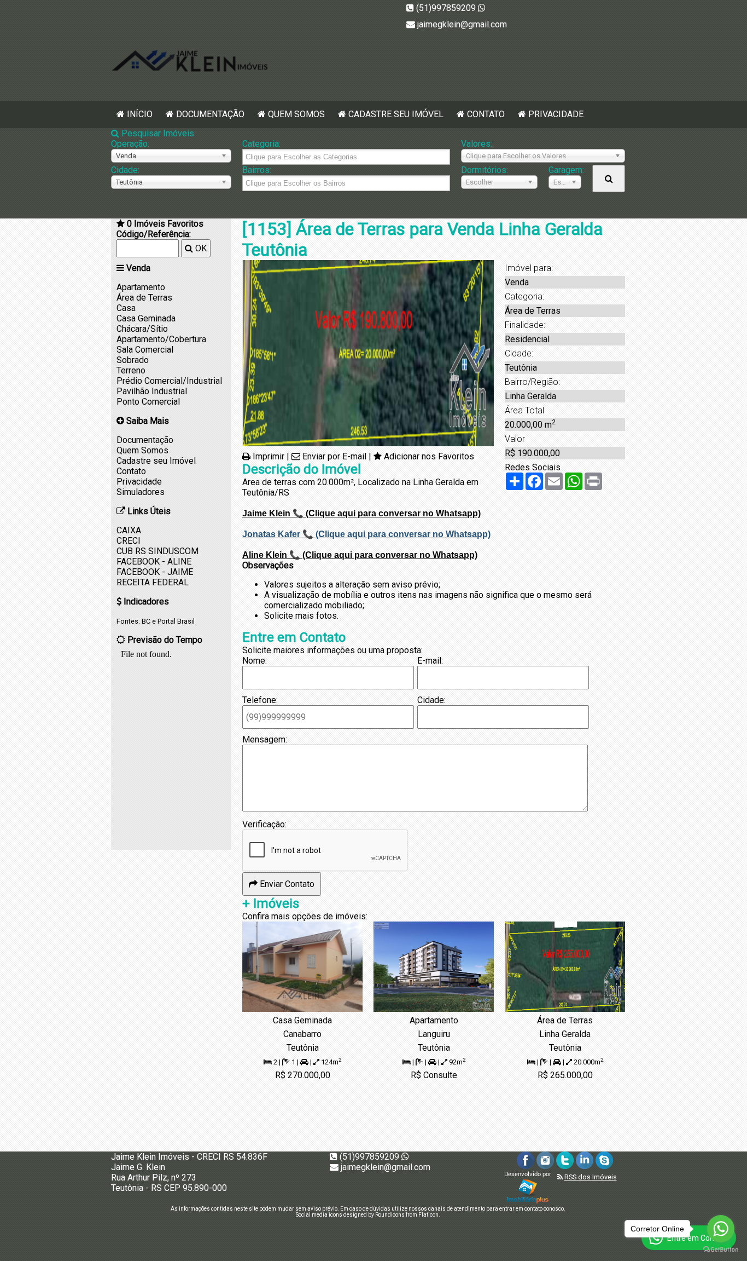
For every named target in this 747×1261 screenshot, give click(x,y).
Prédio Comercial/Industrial (169, 381)
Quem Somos (296, 114)
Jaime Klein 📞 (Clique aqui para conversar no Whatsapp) (361, 513)
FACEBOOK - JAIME (154, 572)
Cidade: (125, 170)
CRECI (128, 541)
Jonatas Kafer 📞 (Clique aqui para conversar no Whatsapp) (366, 534)
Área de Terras (144, 297)
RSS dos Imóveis (590, 1177)
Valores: (476, 144)
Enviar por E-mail (334, 456)
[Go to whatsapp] (720, 1228)
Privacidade (555, 114)
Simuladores (140, 492)
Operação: (130, 144)
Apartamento (140, 287)
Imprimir (268, 456)
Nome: (254, 660)
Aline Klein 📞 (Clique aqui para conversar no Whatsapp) (359, 555)
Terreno (130, 370)
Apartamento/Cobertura (161, 339)
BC (146, 621)
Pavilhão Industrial (151, 391)
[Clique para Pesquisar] (608, 178)
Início (140, 114)
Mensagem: (264, 739)
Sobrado (132, 360)
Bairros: (256, 170)
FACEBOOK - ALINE (153, 561)
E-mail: (430, 660)
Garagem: (564, 170)
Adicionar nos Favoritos (429, 456)
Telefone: (260, 700)
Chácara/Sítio (142, 329)
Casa (126, 308)
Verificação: (264, 824)
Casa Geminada (146, 318)
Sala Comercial (144, 349)
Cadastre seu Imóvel (395, 114)
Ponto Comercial (148, 401)
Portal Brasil (176, 621)
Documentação (210, 114)
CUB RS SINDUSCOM (157, 551)
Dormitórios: (484, 170)
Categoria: (261, 144)
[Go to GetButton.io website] (720, 1249)
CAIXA (128, 530)
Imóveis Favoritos (165, 223)
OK (200, 248)
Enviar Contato (286, 884)
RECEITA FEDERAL (152, 582)
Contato (486, 114)
